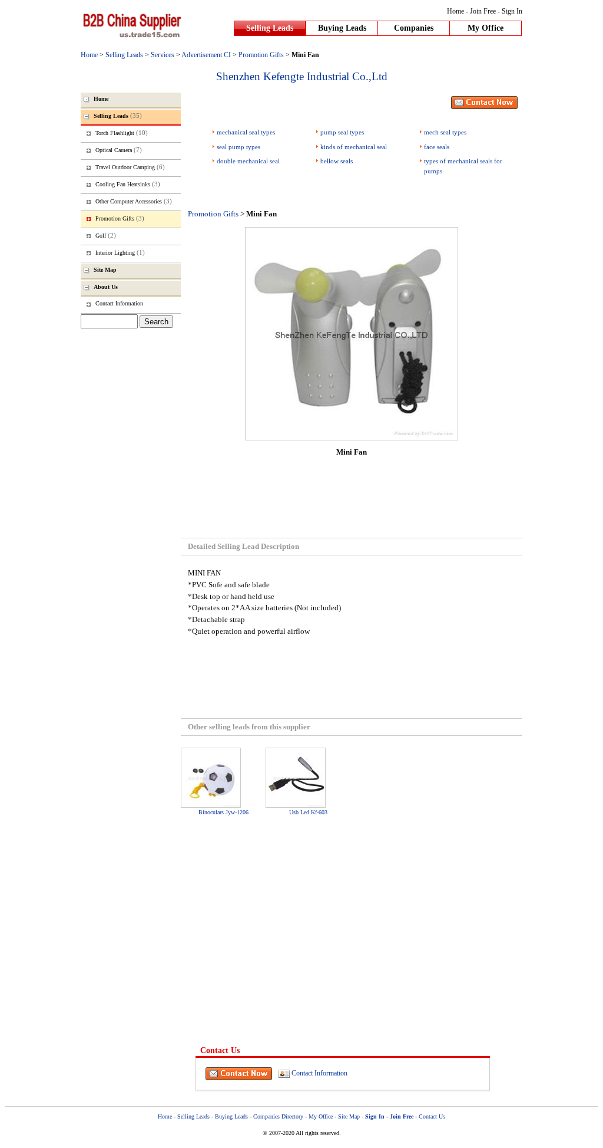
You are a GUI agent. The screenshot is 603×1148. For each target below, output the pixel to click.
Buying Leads (342, 28)
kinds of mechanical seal (353, 146)
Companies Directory (278, 1116)
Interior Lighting (120, 252)
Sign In (512, 11)
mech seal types (445, 132)
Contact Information (319, 1072)
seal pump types (238, 146)
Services (162, 55)
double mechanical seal (248, 161)
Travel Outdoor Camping (130, 166)
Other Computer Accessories (133, 201)
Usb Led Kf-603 (308, 812)
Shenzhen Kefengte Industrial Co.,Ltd (301, 76)
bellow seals (336, 161)
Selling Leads (269, 28)
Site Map (349, 1116)
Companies (413, 28)
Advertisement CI (206, 55)
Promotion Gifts (261, 55)
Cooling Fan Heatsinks (127, 184)
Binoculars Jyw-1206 (223, 812)
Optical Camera (118, 149)
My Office (485, 28)
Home (455, 11)
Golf (105, 235)
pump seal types (342, 132)
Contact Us (432, 1116)
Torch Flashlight (121, 132)
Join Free (483, 11)
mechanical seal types (246, 132)
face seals (436, 146)
